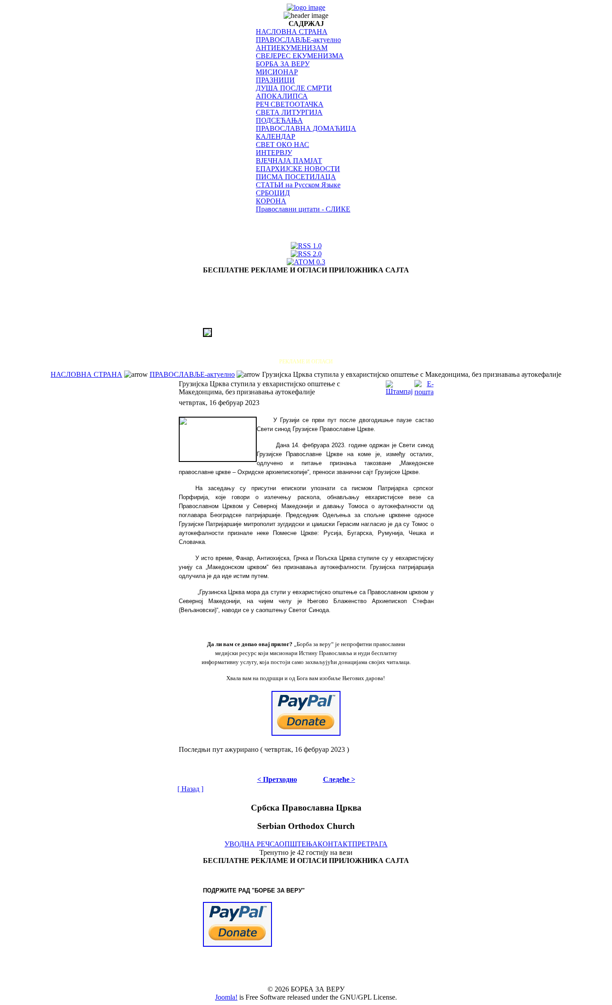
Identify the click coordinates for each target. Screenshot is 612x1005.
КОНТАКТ (335, 844)
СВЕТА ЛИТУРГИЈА (289, 112)
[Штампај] (399, 385)
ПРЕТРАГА (370, 844)
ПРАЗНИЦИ (275, 80)
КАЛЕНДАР (275, 136)
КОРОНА (271, 201)
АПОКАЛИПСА (282, 96)
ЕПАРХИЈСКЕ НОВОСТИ (298, 169)
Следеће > (339, 779)
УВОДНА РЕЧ (247, 844)
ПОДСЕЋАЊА (279, 120)
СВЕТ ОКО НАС (282, 144)
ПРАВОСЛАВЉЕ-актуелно (298, 39)
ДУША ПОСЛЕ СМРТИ (294, 88)
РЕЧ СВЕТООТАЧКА (289, 104)
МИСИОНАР (277, 72)
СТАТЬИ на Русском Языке (298, 185)
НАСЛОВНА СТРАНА (292, 31)
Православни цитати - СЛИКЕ (303, 209)
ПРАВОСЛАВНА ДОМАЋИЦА (306, 128)
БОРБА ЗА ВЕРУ (283, 64)
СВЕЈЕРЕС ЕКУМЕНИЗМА (300, 56)
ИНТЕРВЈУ (274, 152)
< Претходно (277, 779)
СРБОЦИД (273, 193)
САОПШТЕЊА (294, 844)
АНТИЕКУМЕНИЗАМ (292, 48)
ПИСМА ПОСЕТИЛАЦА (296, 177)
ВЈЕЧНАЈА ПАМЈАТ (289, 160)
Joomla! (226, 997)
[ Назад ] (190, 789)
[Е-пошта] (424, 385)
